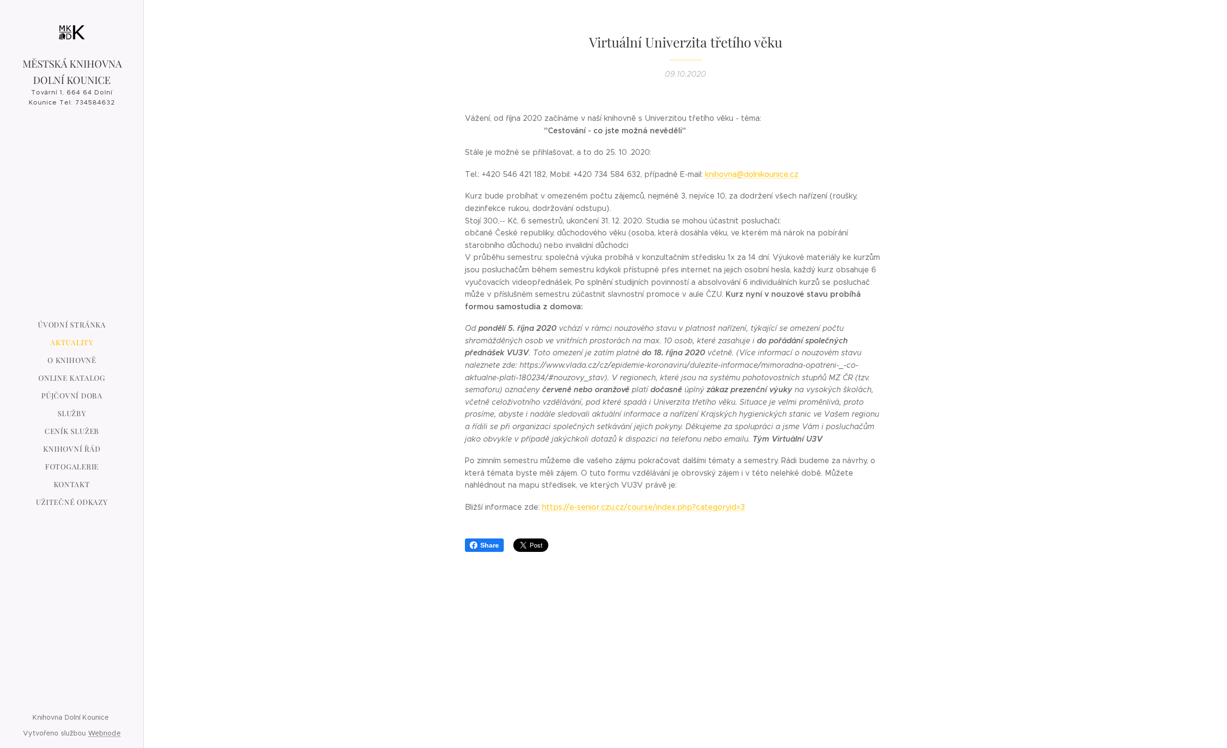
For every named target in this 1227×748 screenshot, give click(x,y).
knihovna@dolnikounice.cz (752, 174)
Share (489, 545)
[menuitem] (72, 324)
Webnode (104, 733)
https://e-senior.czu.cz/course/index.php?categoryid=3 (643, 507)
